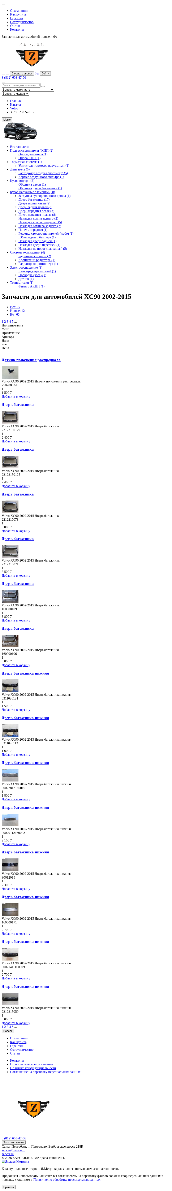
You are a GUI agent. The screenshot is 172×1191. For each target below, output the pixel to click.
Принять (8, 1187)
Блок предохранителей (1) (37, 271)
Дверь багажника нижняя (25, 673)
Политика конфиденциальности (33, 1068)
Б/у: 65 (15, 314)
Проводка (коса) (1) (32, 275)
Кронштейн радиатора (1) (36, 260)
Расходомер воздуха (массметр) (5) (43, 173)
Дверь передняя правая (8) (37, 214)
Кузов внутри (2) (22, 180)
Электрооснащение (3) (26, 267)
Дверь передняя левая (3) (36, 211)
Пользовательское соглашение (31, 1064)
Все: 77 (15, 307)
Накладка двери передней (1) (39, 245)
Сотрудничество (22, 22)
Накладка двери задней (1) (37, 241)
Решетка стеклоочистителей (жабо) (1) (45, 233)
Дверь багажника (18, 404)
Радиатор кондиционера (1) (38, 263)
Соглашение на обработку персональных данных (45, 1072)
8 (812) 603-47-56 (14, 77)
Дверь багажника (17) (34, 199)
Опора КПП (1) (29, 158)
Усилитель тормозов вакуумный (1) (43, 165)
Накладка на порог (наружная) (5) (42, 248)
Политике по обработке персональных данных (66, 1179)
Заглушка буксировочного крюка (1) (44, 196)
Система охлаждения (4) (27, 252)
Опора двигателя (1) (32, 154)
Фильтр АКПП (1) (31, 286)
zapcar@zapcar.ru (13, 1150)
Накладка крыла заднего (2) (38, 218)
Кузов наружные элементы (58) (32, 192)
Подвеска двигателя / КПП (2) (31, 150)
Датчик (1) (26, 279)
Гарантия (16, 18)
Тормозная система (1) (26, 162)
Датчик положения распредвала (31, 360)
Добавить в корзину (16, 396)
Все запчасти (19, 146)
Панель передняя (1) (32, 229)
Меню (7, 119)
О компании (19, 10)
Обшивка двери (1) (32, 184)
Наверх (8, 1030)
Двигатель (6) (20, 169)
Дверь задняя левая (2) (34, 203)
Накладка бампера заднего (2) (39, 226)
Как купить (18, 14)
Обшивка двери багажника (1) (40, 188)
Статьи (15, 25)
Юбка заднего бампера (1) (37, 237)
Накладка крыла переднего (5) (40, 222)
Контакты (17, 29)
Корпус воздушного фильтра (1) (41, 177)
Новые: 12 (17, 310)
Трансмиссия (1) (21, 282)
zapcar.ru (8, 1154)
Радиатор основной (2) (34, 256)
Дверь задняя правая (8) (35, 207)
